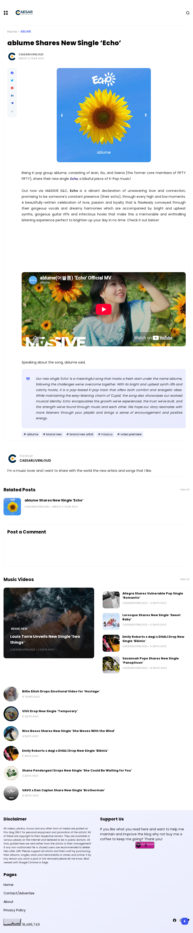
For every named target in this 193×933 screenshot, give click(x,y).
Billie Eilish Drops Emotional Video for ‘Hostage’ (61, 691)
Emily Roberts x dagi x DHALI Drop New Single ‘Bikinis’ (153, 639)
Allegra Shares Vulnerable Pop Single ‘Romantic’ (152, 595)
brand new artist (81, 434)
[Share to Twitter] (12, 80)
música (107, 434)
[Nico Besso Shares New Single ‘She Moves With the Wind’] (11, 733)
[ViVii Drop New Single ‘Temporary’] (11, 713)
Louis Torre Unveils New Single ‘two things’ (45, 639)
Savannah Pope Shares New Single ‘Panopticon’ (150, 660)
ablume (25, 31)
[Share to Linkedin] (12, 95)
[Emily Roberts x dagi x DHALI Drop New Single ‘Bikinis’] (111, 643)
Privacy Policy (15, 910)
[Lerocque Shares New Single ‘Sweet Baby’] (111, 621)
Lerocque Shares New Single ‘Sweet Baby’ (151, 617)
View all (184, 489)
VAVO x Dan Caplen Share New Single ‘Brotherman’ (63, 790)
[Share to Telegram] (12, 103)
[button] (12, 111)
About (8, 901)
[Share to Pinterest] (12, 88)
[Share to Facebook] (12, 73)
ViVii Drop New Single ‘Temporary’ (50, 711)
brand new (54, 434)
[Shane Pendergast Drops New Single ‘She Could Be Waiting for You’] (11, 773)
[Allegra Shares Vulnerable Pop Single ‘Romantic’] (111, 599)
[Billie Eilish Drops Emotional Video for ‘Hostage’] (11, 694)
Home (12, 31)
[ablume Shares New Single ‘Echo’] (12, 506)
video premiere (131, 434)
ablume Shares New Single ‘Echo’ (53, 500)
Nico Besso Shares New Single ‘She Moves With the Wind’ (68, 731)
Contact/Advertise (19, 893)
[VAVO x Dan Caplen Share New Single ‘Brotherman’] (11, 792)
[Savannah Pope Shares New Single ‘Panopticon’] (111, 664)
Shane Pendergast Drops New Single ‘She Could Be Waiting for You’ (77, 770)
